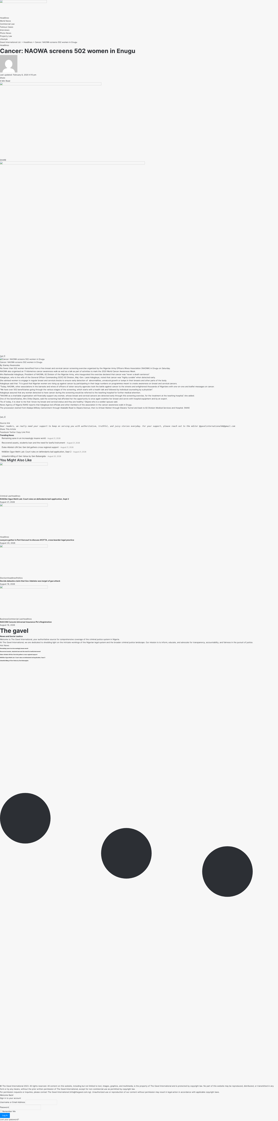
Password (4, 1107)
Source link (5, 423)
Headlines (4, 45)
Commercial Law (15, 619)
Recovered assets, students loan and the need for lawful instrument (33, 443)
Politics (19, 578)
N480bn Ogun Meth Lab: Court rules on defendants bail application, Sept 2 (36, 452)
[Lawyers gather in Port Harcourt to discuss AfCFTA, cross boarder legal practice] (24, 506)
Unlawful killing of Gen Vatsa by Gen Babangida (24, 456)
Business (4, 619)
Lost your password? (9, 1119)
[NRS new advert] (72, 164)
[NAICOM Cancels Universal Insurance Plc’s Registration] (24, 588)
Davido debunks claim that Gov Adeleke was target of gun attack (30, 581)
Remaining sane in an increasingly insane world (24, 438)
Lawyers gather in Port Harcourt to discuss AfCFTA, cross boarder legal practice (37, 540)
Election (3, 578)
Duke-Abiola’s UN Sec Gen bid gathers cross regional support (30, 447)
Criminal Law (5, 496)
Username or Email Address (12, 1102)
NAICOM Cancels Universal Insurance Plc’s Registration (26, 622)
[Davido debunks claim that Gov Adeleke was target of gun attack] (24, 547)
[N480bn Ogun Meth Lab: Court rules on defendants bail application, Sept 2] (24, 465)
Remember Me (9, 1111)
